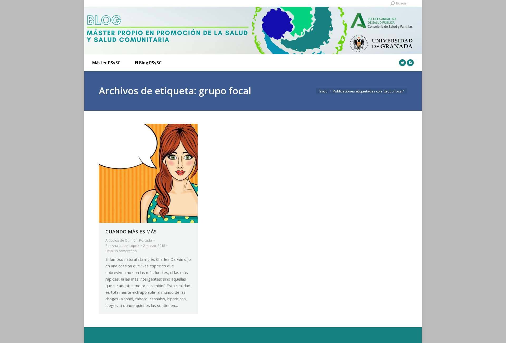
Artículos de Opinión (121, 240)
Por (122, 245)
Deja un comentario (121, 250)
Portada (145, 240)
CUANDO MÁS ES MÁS (131, 231)
